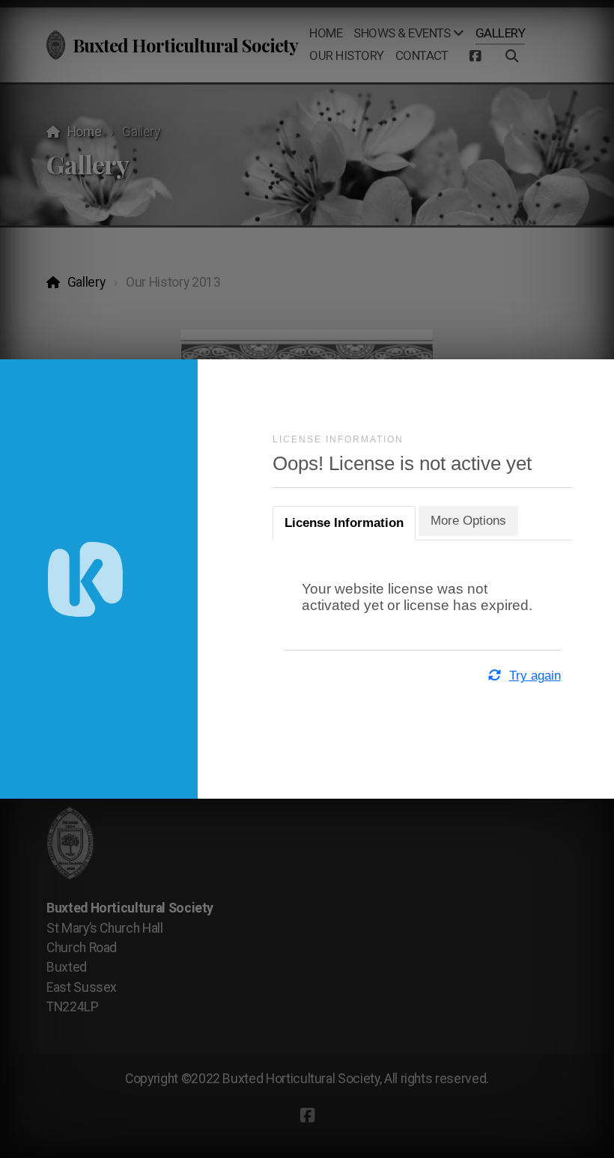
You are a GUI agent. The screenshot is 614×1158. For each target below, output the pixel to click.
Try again (534, 675)
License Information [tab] (344, 523)
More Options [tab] (468, 521)
